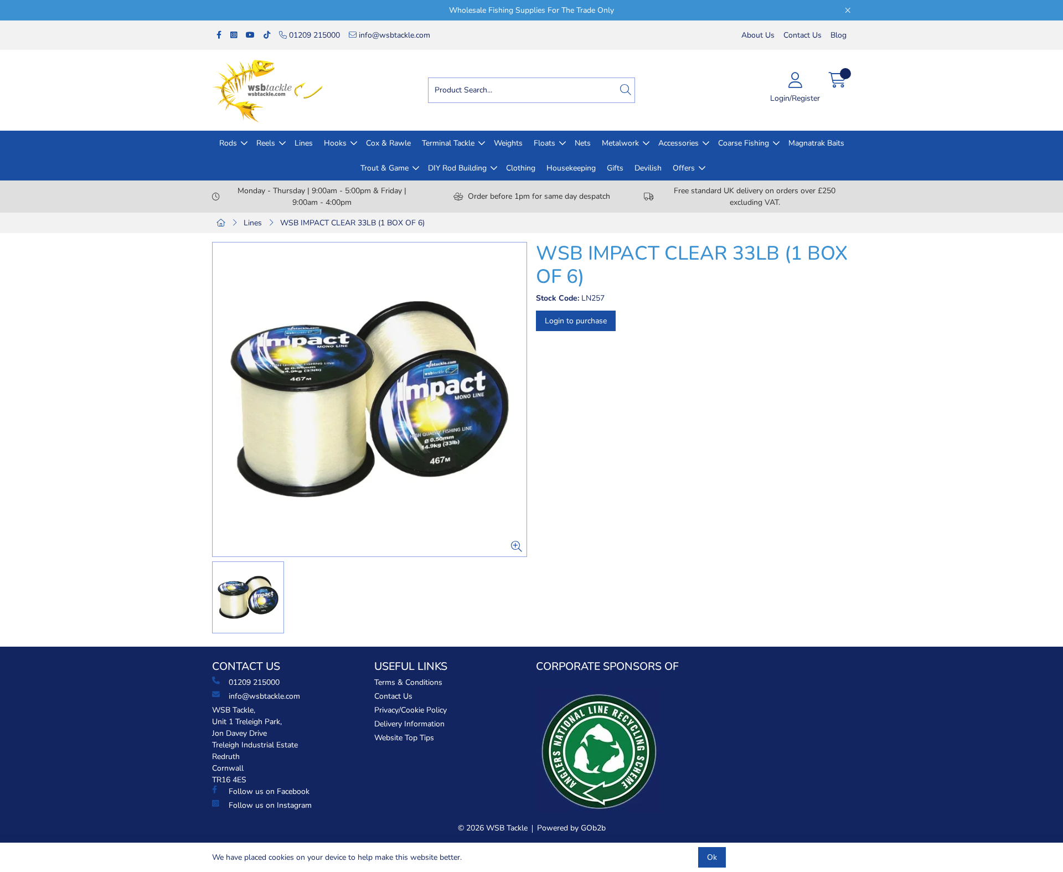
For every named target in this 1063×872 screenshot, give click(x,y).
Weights (508, 143)
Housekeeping (571, 168)
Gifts (615, 168)
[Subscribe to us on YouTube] (250, 35)
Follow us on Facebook (269, 791)
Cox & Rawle (388, 143)
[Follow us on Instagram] (233, 35)
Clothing (520, 168)
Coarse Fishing (743, 143)
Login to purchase (576, 321)
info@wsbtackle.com (393, 35)
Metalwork (620, 143)
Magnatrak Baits (816, 143)
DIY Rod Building (457, 168)
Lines (304, 143)
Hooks (335, 143)
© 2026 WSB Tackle (493, 828)
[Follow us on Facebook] (219, 35)
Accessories (678, 143)
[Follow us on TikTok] (267, 35)
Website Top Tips (404, 737)
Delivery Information (409, 724)
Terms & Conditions (408, 682)
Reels (265, 143)
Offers (684, 168)
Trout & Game (384, 168)
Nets (583, 143)
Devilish (648, 168)
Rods (228, 143)
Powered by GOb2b (571, 828)
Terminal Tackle (448, 143)
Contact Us (802, 35)
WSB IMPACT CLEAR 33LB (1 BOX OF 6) (352, 223)
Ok (712, 857)
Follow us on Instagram (270, 805)
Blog (838, 35)
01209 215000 (313, 35)
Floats (544, 143)
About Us (758, 35)
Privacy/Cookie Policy (410, 710)
